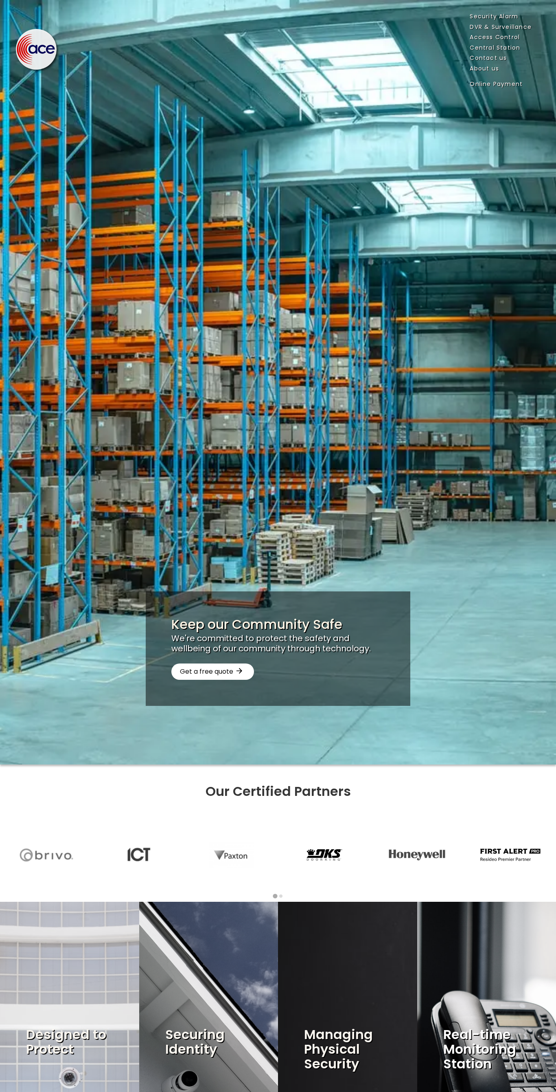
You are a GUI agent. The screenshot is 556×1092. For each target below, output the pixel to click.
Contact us (488, 58)
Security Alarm (494, 16)
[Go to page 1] (275, 896)
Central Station (495, 48)
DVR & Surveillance (501, 27)
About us (484, 68)
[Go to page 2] (280, 896)
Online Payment (496, 84)
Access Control (495, 37)
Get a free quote (206, 671)
